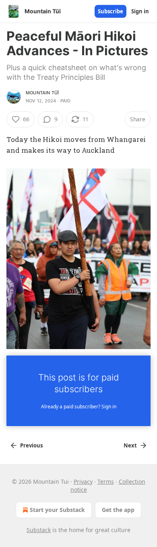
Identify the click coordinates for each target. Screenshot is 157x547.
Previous (31, 445)
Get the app (118, 510)
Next (130, 445)
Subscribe (110, 11)
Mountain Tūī (42, 93)
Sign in (140, 11)
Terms (105, 481)
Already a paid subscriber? (78, 406)
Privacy (83, 481)
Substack (39, 530)
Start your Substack (57, 510)
